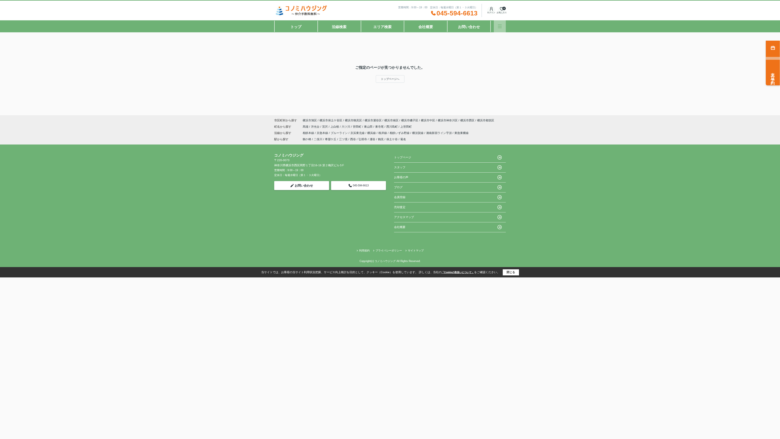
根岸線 (383, 133)
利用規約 (364, 250)
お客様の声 (401, 177)
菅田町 (357, 126)
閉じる (511, 272)
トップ (295, 27)
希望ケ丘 (330, 139)
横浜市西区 (467, 120)
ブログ (398, 187)
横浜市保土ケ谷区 (331, 120)
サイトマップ (416, 250)
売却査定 (399, 207)
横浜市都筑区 (485, 120)
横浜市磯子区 (409, 120)
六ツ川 (346, 126)
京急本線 (323, 133)
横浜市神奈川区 (448, 120)
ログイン (491, 12)
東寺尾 (380, 126)
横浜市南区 (391, 120)
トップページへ (390, 78)
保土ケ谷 (392, 139)
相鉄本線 (309, 133)
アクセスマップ (404, 217)
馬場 (306, 126)
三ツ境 (343, 139)
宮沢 (325, 126)
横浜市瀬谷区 (373, 120)
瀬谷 (372, 139)
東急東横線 (461, 133)
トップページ (402, 157)
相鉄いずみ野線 (400, 133)
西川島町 (392, 126)
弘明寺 (363, 139)
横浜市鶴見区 (353, 120)
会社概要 (425, 27)
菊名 (403, 139)
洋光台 (315, 126)
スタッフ (399, 167)
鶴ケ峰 (307, 139)
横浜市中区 (428, 120)
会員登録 (399, 197)
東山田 (368, 126)
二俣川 (318, 139)
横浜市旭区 (310, 120)
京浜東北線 (357, 133)
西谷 (353, 139)
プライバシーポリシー (389, 250)
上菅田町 (406, 126)
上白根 (335, 126)
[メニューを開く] (500, 26)
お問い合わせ (469, 27)
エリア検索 (382, 27)
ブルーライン (340, 133)
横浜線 (372, 133)
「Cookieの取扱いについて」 (458, 272)
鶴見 (381, 139)
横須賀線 (418, 133)
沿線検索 (339, 27)
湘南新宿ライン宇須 (439, 133)
